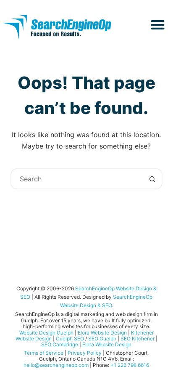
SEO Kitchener (138, 338)
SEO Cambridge (59, 344)
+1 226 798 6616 (129, 365)
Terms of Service (43, 353)
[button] (158, 24)
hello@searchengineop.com (56, 365)
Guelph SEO (70, 338)
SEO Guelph (102, 338)
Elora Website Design (102, 332)
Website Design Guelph (46, 332)
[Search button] (152, 179)
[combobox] (77, 178)
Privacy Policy (85, 353)
